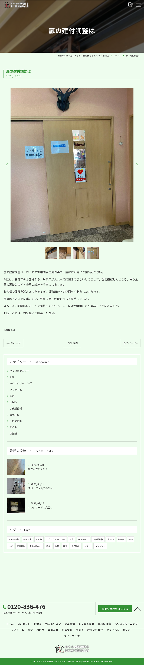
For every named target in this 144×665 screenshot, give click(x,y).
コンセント (100, 546)
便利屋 (121, 539)
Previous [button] (7, 164)
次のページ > (130, 343)
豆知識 (13, 433)
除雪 (12, 377)
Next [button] (136, 164)
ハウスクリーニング (21, 383)
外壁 (10, 546)
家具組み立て (36, 546)
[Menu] (139, 5)
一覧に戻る (72, 343)
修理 (131, 539)
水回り (13, 402)
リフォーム (16, 389)
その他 (13, 427)
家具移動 (21, 546)
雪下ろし (76, 546)
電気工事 (14, 414)
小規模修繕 (9, 330)
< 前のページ (13, 343)
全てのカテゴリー (19, 370)
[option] (72, 165)
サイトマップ (72, 636)
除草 (57, 546)
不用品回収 (16, 421)
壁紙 (48, 546)
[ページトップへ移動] (137, 608)
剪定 (12, 396)
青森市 (110, 539)
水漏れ (87, 546)
